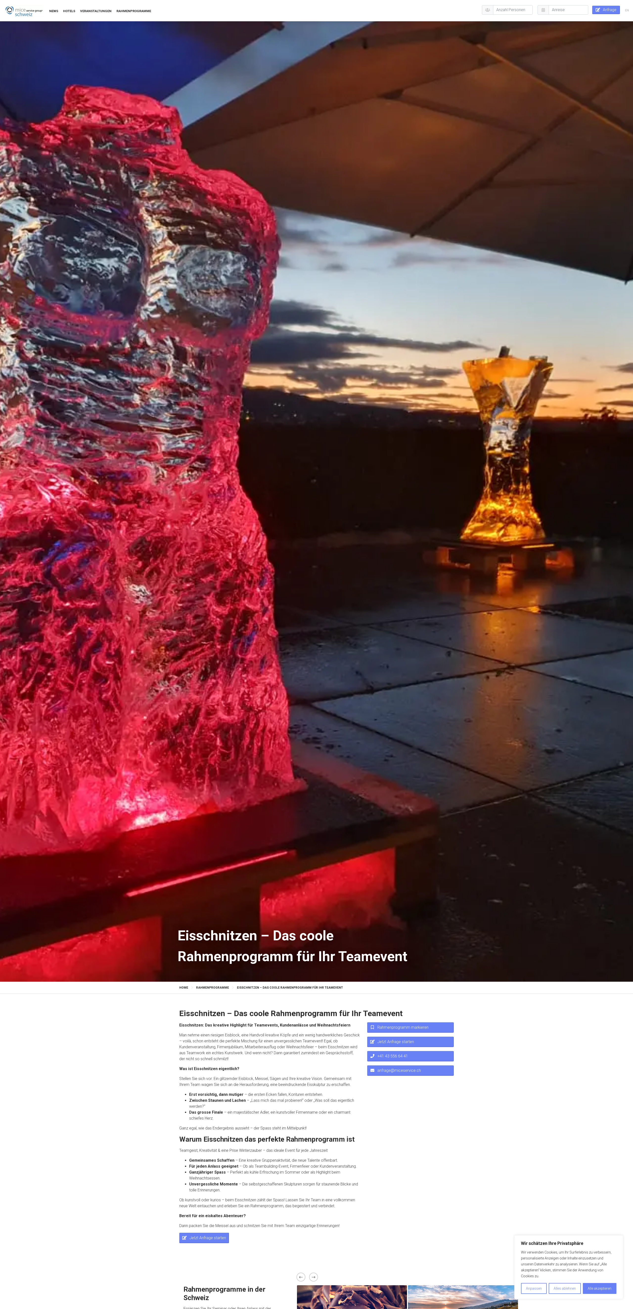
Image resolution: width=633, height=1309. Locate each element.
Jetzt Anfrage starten (207, 1237)
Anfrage (609, 9)
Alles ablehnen (565, 1288)
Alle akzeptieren (599, 1288)
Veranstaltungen (96, 11)
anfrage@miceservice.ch (399, 1070)
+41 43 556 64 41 (392, 1056)
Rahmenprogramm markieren (403, 1027)
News (53, 11)
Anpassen (534, 1288)
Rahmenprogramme (133, 11)
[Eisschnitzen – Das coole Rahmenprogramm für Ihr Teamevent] (24, 10)
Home (183, 987)
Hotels (69, 11)
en (627, 10)
